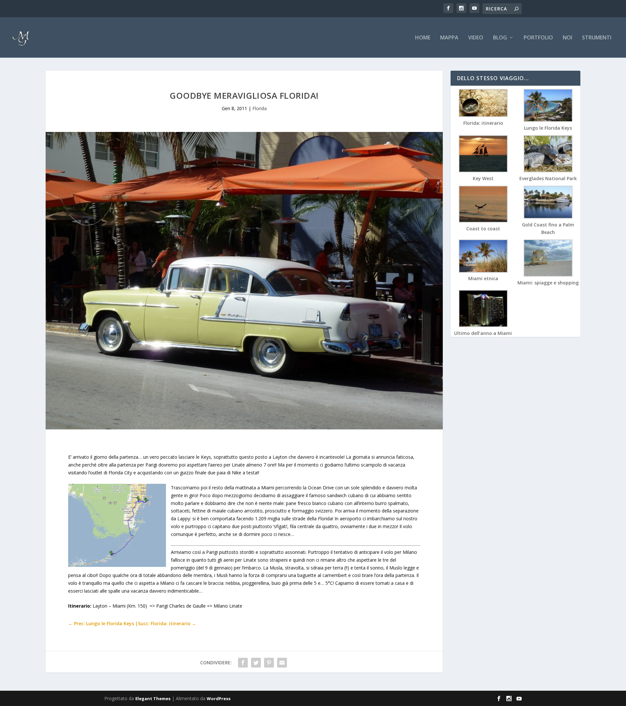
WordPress (219, 698)
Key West (483, 178)
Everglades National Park (548, 178)
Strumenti (596, 38)
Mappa (449, 38)
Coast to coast (483, 228)
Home (422, 38)
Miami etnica (483, 278)
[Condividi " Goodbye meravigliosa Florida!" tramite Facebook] (242, 662)
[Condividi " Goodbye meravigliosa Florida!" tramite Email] (282, 662)
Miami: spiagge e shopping (548, 283)
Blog (500, 38)
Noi (567, 38)
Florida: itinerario (483, 123)
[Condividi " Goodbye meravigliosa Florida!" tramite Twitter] (255, 662)
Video (475, 38)
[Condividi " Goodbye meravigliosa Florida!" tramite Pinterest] (269, 662)
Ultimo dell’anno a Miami (483, 333)
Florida (259, 108)
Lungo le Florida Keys (548, 128)
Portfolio (538, 38)
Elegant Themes (153, 698)
